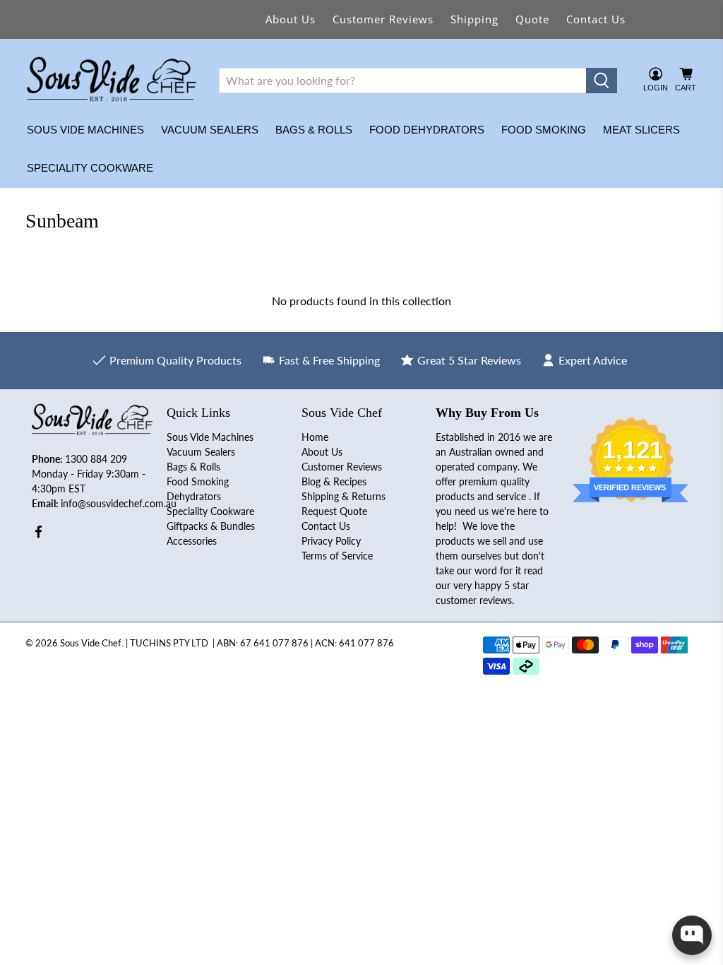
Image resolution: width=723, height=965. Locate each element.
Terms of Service (337, 556)
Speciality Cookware (90, 168)
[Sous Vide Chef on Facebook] (38, 535)
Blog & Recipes (333, 481)
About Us (290, 19)
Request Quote (334, 511)
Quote (532, 19)
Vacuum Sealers (209, 130)
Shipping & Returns (343, 496)
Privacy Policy (331, 541)
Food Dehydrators (426, 130)
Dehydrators (194, 496)
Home (314, 437)
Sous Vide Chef (90, 643)
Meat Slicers (641, 130)
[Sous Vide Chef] (111, 81)
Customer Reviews (383, 19)
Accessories (192, 541)
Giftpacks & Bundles (211, 526)
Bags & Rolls (313, 130)
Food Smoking (543, 130)
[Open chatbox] (692, 935)
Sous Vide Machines (85, 130)
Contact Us (596, 19)
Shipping (474, 19)
